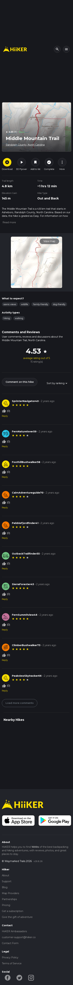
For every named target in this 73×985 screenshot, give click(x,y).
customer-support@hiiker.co (19, 937)
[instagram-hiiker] (31, 977)
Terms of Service (12, 963)
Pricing (6, 905)
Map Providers (10, 893)
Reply (5, 416)
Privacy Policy (10, 957)
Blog (4, 887)
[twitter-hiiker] (19, 977)
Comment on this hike (20, 381)
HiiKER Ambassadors (14, 931)
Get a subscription (12, 911)
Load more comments (20, 703)
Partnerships (9, 899)
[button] (9, 222)
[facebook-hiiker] (8, 977)
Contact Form (10, 943)
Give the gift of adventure (17, 917)
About (5, 875)
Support (6, 881)
